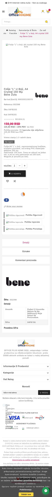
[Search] (46, 21)
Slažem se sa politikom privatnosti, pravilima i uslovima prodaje (10, 421)
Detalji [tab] (26, 242)
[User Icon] (42, 11)
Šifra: (6, 110)
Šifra (6, 299)
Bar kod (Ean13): (11, 99)
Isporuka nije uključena (33, 130)
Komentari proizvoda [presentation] (26, 260)
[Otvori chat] (45, 490)
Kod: (6, 115)
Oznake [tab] (26, 251)
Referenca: (8, 104)
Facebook (6, 200)
